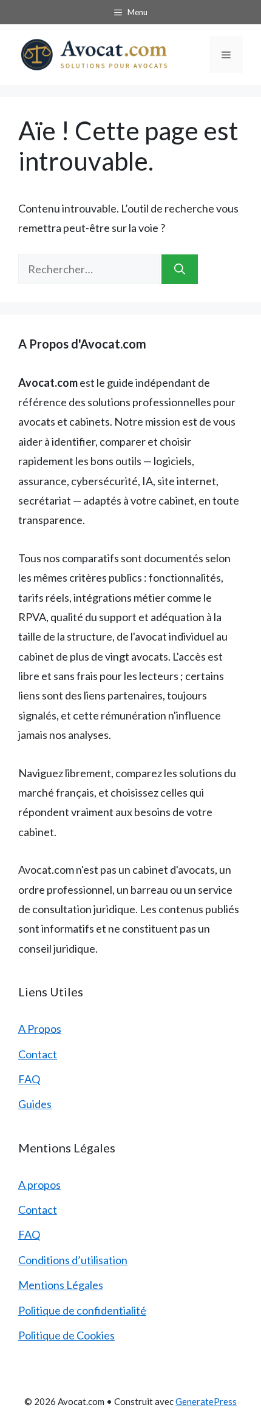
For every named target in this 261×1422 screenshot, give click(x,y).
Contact (37, 1054)
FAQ (29, 1079)
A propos (39, 1184)
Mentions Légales (60, 1284)
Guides (35, 1104)
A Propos (39, 1028)
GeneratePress (206, 1401)
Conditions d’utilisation (72, 1260)
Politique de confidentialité (82, 1310)
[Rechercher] (179, 269)
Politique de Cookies (66, 1335)
